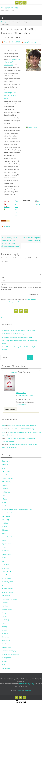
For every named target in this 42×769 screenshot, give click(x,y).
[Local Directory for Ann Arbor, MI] (5, 221)
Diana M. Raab (6, 515)
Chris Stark (5, 504)
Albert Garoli (6, 473)
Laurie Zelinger (6, 573)
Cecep (3, 431)
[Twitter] (21, 3)
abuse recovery (6, 459)
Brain (3, 494)
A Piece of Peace (21, 391)
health (4, 539)
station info (5, 635)
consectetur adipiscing (26, 682)
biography (5, 487)
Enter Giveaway (10, 407)
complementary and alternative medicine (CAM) (17, 508)
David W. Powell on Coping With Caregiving (22, 424)
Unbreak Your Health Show (10, 653)
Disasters (4, 525)
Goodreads (14, 371)
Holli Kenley (5, 549)
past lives (5, 604)
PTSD (3, 622)
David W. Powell (7, 511)
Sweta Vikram (6, 639)
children (4, 501)
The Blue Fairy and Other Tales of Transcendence (12, 61)
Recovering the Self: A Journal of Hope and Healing (10, 95)
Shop (2, 316)
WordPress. (27, 689)
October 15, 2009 (16, 42)
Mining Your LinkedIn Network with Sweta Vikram (17, 336)
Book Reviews (6, 490)
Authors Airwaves (9, 7)
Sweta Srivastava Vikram (25, 394)
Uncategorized (6, 656)
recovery (4, 625)
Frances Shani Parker (8, 535)
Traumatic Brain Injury (9, 649)
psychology (5, 618)
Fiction (4, 532)
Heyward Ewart (6, 542)
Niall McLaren (6, 594)
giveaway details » (21, 403)
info (3, 559)
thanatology (32, 42)
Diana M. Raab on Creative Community (21, 427)
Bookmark (7, 226)
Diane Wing (5, 518)
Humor (4, 556)
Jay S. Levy (5, 563)
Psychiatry (5, 615)
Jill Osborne (5, 566)
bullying (4, 497)
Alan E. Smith (6, 470)
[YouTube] (17, 3)
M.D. (3, 584)
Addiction (5, 463)
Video (3, 663)
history (4, 546)
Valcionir (4, 427)
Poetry (4, 611)
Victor (5, 42)
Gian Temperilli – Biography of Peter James (31, 238)
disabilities (5, 522)
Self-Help (4, 629)
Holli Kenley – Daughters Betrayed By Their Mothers (18, 329)
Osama (4, 424)
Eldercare (5, 528)
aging (5, 22)
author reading (6, 480)
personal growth (7, 608)
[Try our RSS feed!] (16, 201)
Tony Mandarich (7, 646)
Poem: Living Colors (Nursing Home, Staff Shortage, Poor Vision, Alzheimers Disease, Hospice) (11, 241)
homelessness (6, 553)
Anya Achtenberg (7, 477)
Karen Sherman (7, 570)
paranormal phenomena (9, 597)
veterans (4, 660)
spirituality (5, 632)
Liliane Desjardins (7, 580)
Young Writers (6, 666)
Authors (4, 484)
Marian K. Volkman (7, 587)
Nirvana (20, 689)
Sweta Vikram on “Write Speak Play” (13, 333)
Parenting (5, 601)
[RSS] (24, 3)
